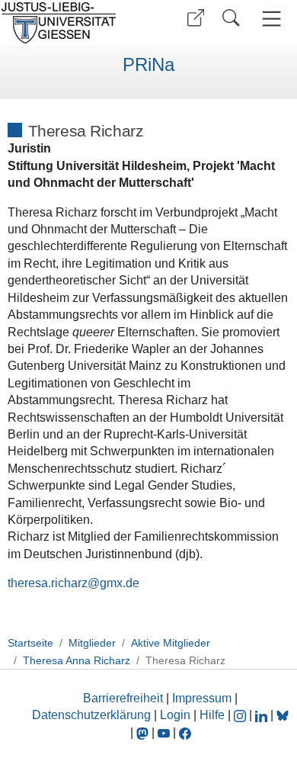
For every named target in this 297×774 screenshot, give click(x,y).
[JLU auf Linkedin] (262, 714)
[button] (195, 17)
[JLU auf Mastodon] (144, 732)
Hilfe (212, 714)
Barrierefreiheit (123, 698)
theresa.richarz (48, 582)
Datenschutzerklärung (91, 714)
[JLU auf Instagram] (241, 714)
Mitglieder (92, 643)
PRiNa (148, 64)
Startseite (30, 643)
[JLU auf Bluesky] (282, 714)
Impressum (202, 698)
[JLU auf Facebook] (185, 732)
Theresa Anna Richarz (76, 660)
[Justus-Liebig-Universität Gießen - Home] (72, 23)
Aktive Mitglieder (170, 643)
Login (176, 714)
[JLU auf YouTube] (164, 732)
